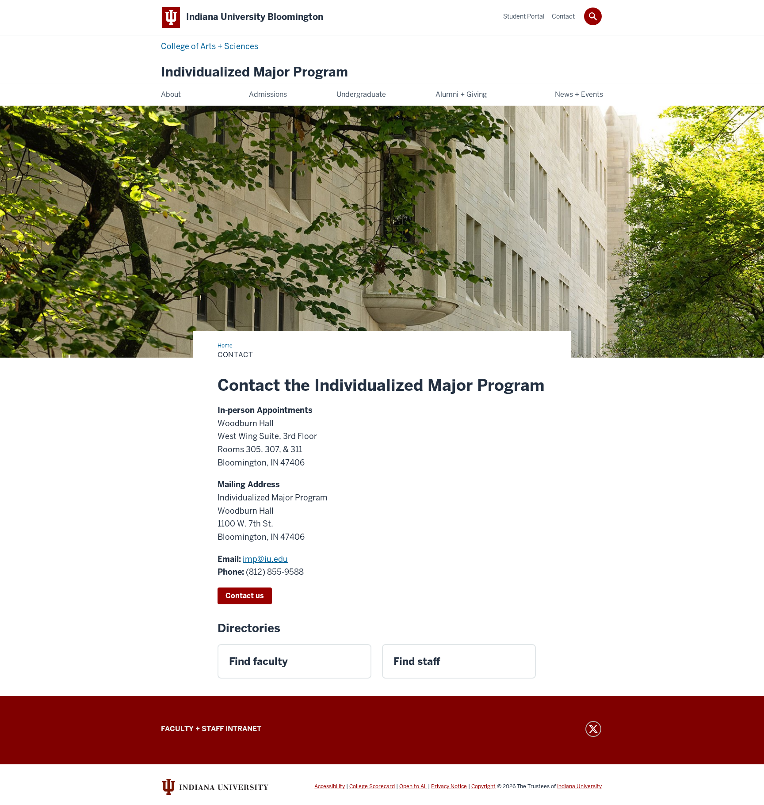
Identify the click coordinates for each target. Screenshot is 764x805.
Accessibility (329, 786)
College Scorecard (372, 786)
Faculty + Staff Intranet (211, 728)
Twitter (593, 729)
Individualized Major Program (254, 72)
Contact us (244, 595)
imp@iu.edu (265, 559)
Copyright (483, 786)
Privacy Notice (449, 786)
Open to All (413, 786)
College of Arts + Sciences (209, 46)
